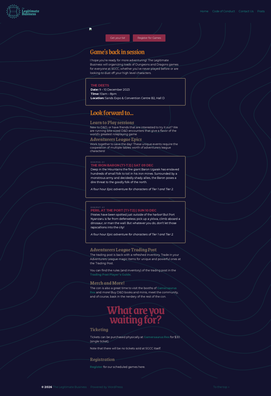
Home (204, 11)
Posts (261, 11)
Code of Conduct (223, 11)
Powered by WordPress (106, 387)
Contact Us (246, 11)
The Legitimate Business (70, 387)
